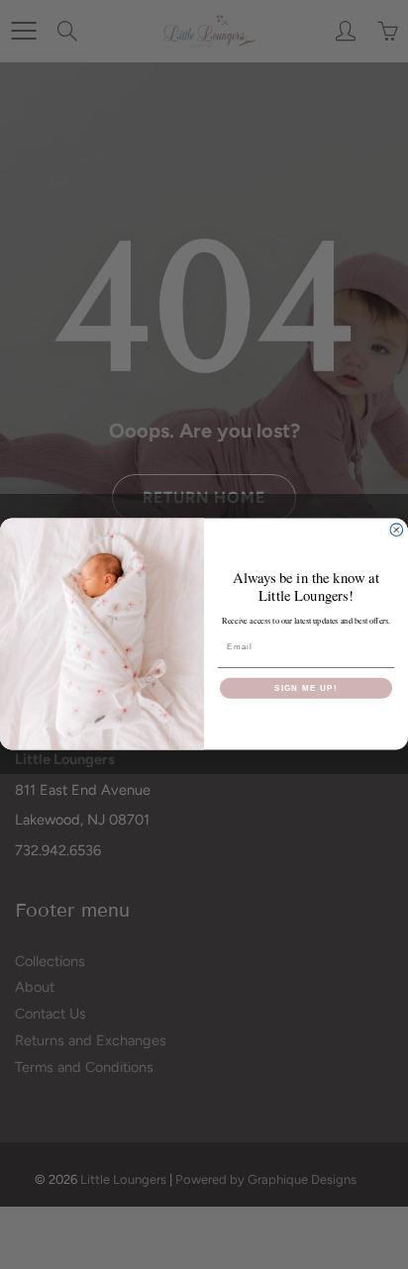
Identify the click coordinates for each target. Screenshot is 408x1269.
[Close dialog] (396, 530)
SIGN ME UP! (306, 688)
